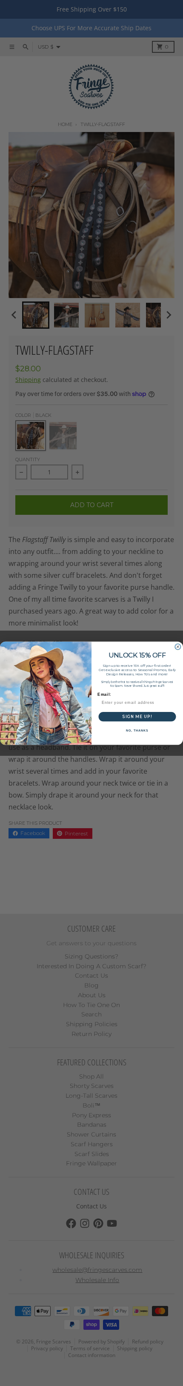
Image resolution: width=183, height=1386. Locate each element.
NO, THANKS (137, 730)
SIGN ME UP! (137, 716)
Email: (104, 694)
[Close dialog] (177, 646)
